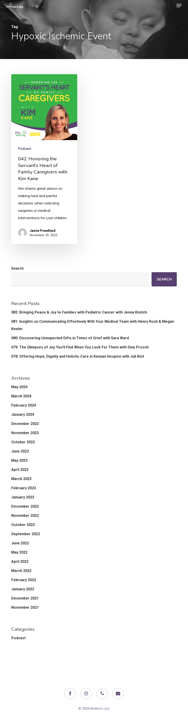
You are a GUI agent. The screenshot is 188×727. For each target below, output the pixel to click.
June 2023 (20, 451)
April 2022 (19, 561)
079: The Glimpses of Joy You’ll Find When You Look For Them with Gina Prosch (80, 347)
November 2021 (25, 607)
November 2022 (25, 515)
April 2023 (19, 469)
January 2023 (22, 497)
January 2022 (22, 589)
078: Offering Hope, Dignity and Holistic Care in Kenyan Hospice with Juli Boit (77, 356)
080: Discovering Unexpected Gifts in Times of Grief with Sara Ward (70, 338)
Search (17, 268)
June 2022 (20, 543)
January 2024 (22, 414)
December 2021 (25, 598)
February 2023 (23, 488)
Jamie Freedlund (42, 230)
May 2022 (19, 552)
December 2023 (25, 423)
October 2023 (23, 442)
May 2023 (19, 460)
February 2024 (23, 405)
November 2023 (25, 433)
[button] (179, 5)
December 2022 (25, 506)
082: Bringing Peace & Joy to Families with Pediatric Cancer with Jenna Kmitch (79, 312)
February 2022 (23, 580)
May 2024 (19, 387)
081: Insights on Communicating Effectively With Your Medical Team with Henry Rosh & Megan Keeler (92, 325)
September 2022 (25, 534)
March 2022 (21, 571)
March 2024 (21, 396)
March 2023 (21, 479)
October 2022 (23, 525)
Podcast (24, 148)
